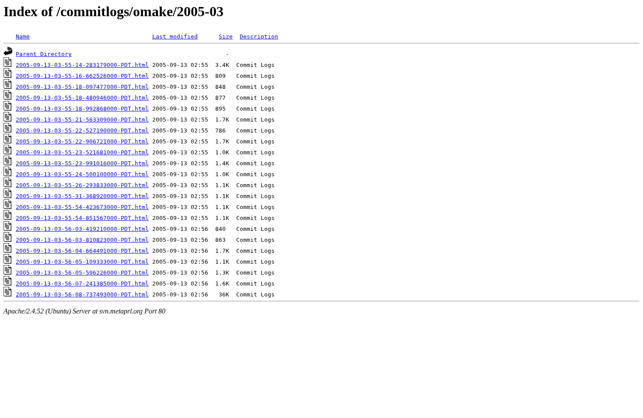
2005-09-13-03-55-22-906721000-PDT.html (82, 141)
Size (226, 36)
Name (23, 36)
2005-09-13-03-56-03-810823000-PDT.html (82, 240)
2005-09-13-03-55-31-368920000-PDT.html (82, 196)
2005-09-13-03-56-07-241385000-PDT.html (82, 283)
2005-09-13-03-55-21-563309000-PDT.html (82, 119)
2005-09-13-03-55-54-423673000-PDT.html (82, 207)
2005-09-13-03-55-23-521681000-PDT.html (82, 152)
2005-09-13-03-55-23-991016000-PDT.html (82, 163)
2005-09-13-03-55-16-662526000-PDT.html (82, 76)
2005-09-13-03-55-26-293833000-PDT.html (82, 185)
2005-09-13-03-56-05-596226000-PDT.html (82, 272)
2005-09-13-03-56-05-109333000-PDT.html (82, 261)
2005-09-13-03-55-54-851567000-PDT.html (82, 218)
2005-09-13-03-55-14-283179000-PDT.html (82, 65)
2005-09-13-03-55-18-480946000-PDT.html (82, 97)
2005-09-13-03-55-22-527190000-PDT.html (82, 130)
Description (259, 36)
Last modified (175, 36)
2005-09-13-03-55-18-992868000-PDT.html (82, 108)
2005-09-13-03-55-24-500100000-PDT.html (82, 174)
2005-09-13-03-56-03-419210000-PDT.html (82, 229)
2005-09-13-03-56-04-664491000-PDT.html (82, 250)
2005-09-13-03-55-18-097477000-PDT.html (82, 87)
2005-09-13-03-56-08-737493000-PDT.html (82, 294)
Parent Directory (44, 54)
